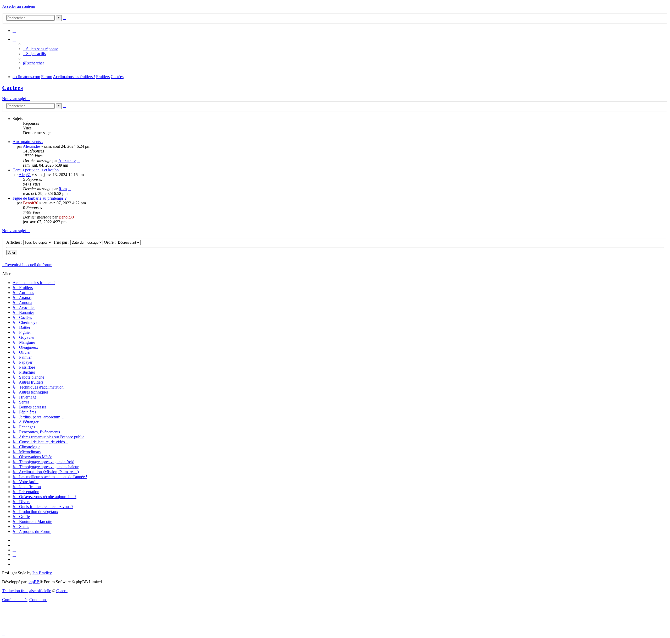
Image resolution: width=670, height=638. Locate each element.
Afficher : (14, 242)
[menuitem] (14, 30)
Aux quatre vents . (28, 141)
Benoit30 (30, 203)
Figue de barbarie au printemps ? (39, 198)
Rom (63, 189)
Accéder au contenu (18, 6)
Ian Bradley (42, 573)
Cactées (12, 87)
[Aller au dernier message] (78, 160)
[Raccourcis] (14, 39)
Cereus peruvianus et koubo (36, 170)
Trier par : (61, 242)
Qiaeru (62, 590)
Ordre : (110, 242)
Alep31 (25, 174)
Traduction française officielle (26, 590)
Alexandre (31, 146)
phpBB (33, 582)
